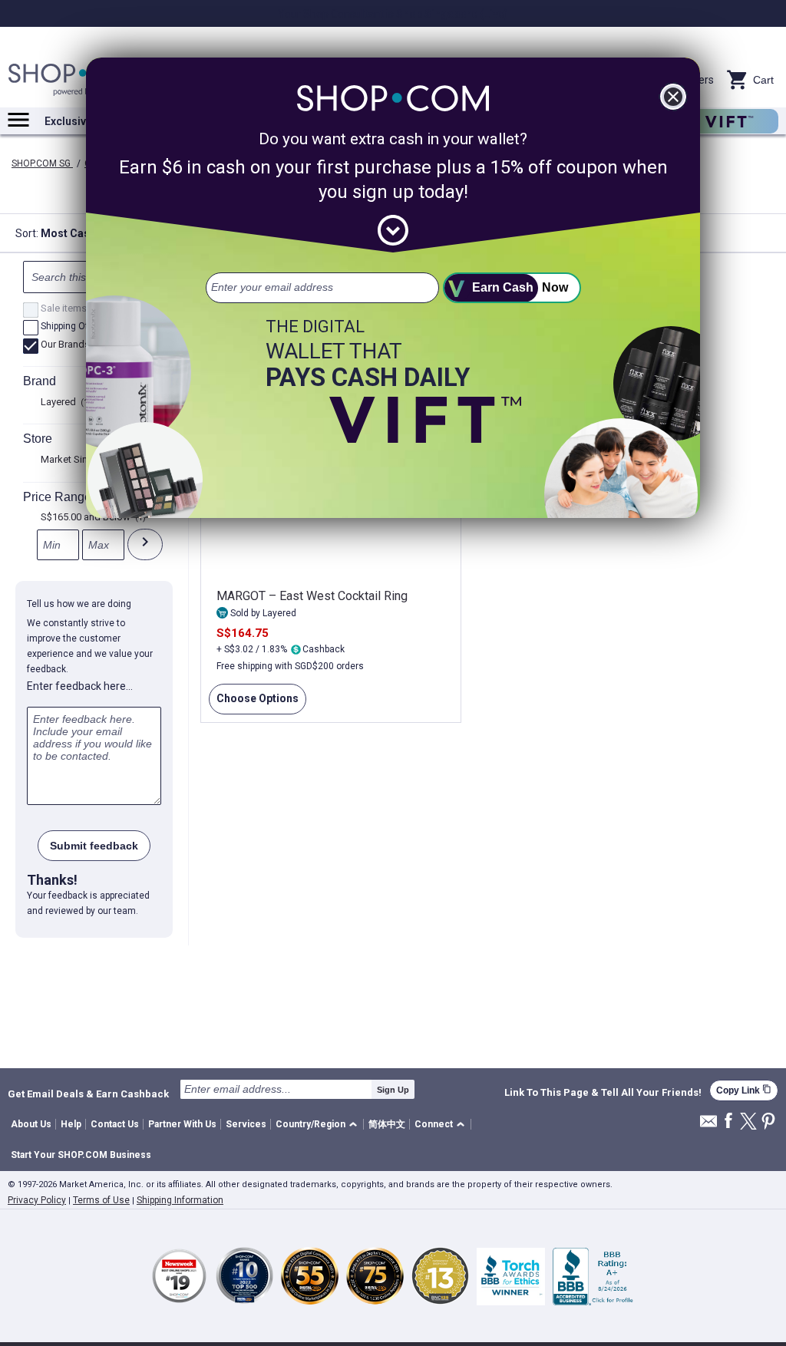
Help (71, 1124)
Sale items (69, 309)
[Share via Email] (708, 1125)
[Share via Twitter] (748, 1122)
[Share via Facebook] (728, 1121)
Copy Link (743, 1090)
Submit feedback (94, 846)
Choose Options (254, 703)
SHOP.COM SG (42, 163)
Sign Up (393, 1089)
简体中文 (386, 1124)
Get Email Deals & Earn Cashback (88, 1093)
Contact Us (115, 1124)
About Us (31, 1124)
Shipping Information (180, 1200)
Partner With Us (182, 1124)
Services (246, 1124)
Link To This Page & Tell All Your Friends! (603, 1092)
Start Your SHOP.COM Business (81, 1155)
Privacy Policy (37, 1200)
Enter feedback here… (80, 686)
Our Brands (71, 345)
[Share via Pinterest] (768, 1122)
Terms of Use (101, 1200)
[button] (319, 1125)
